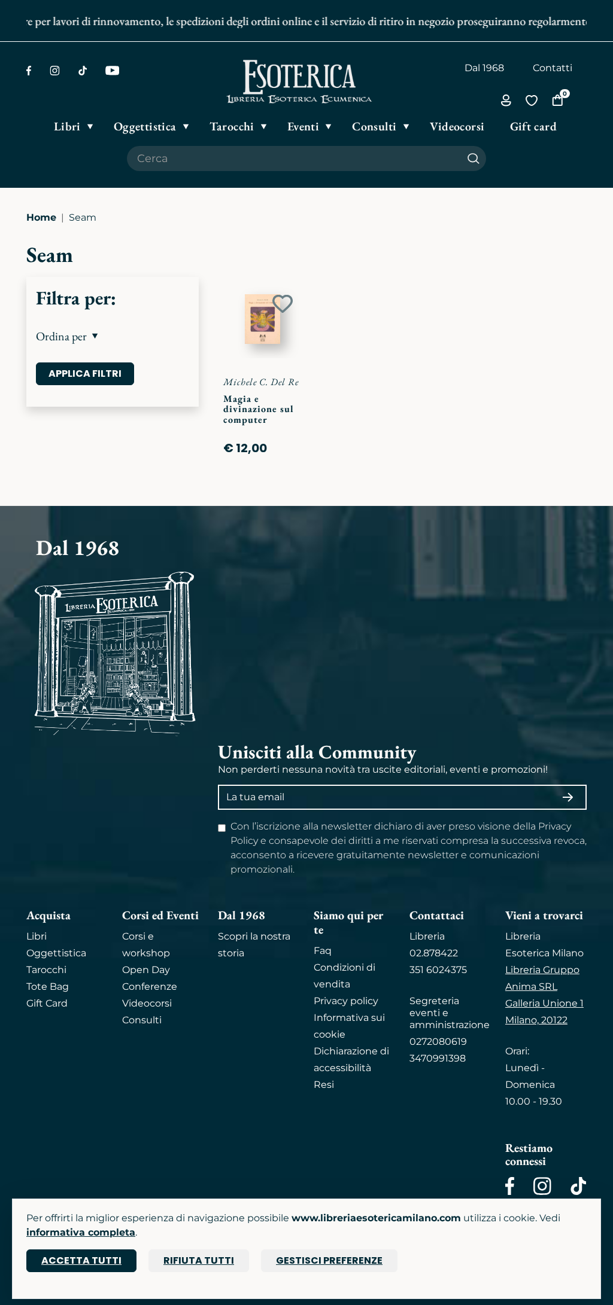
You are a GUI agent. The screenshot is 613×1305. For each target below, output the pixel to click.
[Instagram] (55, 70)
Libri (36, 936)
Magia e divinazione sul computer (258, 409)
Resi (324, 1084)
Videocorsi (147, 1003)
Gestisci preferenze (329, 1260)
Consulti (142, 1020)
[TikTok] (82, 70)
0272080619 (438, 1041)
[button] (112, 336)
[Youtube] (112, 70)
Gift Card (47, 1003)
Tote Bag (47, 986)
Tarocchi (46, 969)
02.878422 (433, 953)
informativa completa (80, 1232)
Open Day (146, 969)
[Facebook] (28, 70)
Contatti (552, 68)
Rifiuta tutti (198, 1260)
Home (41, 217)
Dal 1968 (484, 68)
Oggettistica (56, 953)
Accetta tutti (81, 1260)
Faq (323, 950)
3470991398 (437, 1058)
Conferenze (149, 986)
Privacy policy (346, 1001)
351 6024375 (438, 969)
